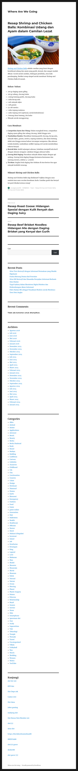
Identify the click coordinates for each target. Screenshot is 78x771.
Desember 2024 (15, 375)
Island (12, 539)
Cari (9, 249)
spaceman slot (15, 618)
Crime (12, 480)
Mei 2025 (13, 362)
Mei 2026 (13, 338)
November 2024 (16, 378)
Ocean (12, 584)
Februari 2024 (15, 402)
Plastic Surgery (15, 592)
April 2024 (13, 397)
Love (11, 555)
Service (12, 608)
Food (32, 188)
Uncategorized (15, 642)
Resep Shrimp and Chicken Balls (45, 188)
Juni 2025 (13, 360)
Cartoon (13, 459)
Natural (12, 579)
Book (12, 446)
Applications (14, 430)
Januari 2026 (14, 344)
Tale (11, 629)
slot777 (10, 723)
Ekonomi (13, 496)
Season (12, 605)
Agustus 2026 (15, 330)
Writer (12, 661)
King (11, 549)
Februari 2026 (15, 341)
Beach (12, 435)
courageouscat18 (15, 188)
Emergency (14, 499)
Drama (12, 491)
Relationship (14, 600)
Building (13, 454)
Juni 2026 (13, 336)
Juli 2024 (13, 389)
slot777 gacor (13, 744)
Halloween (14, 518)
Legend (12, 552)
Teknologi (13, 631)
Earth (12, 494)
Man (11, 560)
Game (12, 507)
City (11, 473)
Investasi (13, 536)
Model (12, 563)
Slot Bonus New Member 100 (18, 718)
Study (12, 624)
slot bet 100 (12, 681)
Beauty (12, 438)
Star (11, 621)
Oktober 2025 (15, 352)
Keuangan (13, 547)
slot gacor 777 (13, 755)
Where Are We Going (22, 11)
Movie (12, 571)
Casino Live (12, 697)
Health (12, 520)
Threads (13, 637)
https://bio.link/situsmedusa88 (19, 734)
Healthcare (14, 523)
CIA (11, 470)
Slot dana (11, 702)
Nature (12, 581)
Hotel (12, 531)
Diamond (13, 488)
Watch (12, 653)
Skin (11, 613)
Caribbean (13, 457)
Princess (13, 597)
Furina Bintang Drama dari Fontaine (23, 276)
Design (12, 483)
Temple (12, 634)
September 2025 (16, 354)
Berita (12, 441)
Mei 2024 (13, 394)
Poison (12, 594)
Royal (12, 602)
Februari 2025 (15, 370)
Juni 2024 (13, 391)
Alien (12, 422)
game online (14, 510)
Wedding (13, 655)
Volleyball (13, 647)
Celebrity (13, 462)
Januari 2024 (14, 405)
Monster (13, 565)
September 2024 (16, 383)
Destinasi (13, 486)
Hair (11, 515)
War (11, 650)
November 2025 (16, 349)
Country (13, 478)
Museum (13, 573)
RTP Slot (11, 686)
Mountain (13, 568)
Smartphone (14, 616)
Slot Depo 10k (13, 691)
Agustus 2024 (15, 386)
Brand (12, 449)
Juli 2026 (13, 333)
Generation (14, 512)
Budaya (12, 451)
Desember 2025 (15, 346)
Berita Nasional (15, 443)
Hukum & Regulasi (16, 533)
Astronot (13, 433)
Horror (12, 528)
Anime (12, 428)
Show (12, 610)
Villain (12, 645)
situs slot (11, 729)
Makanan (13, 557)
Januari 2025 (14, 373)
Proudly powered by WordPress (31, 765)
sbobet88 (11, 750)
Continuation (15, 475)
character (13, 465)
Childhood (13, 467)
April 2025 (13, 365)
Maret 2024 (14, 399)
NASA (12, 576)
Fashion (13, 502)
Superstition (14, 626)
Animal (12, 425)
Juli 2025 (13, 357)
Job (11, 541)
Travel (12, 639)
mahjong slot (13, 713)
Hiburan (13, 526)
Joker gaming (13, 707)
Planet (12, 589)
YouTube (13, 663)
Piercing (13, 586)
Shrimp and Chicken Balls (17, 68)
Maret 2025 (14, 368)
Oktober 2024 (15, 381)
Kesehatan (14, 544)
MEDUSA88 (12, 739)
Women (13, 658)
